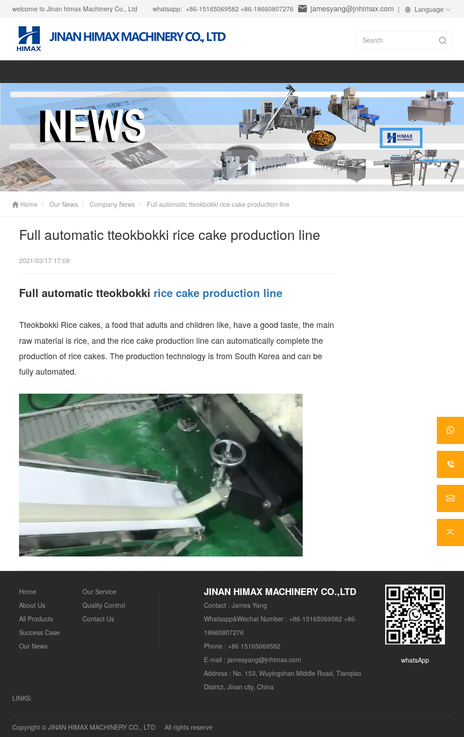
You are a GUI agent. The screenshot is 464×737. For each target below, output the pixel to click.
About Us (32, 605)
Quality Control (103, 605)
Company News (112, 204)
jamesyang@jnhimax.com (352, 8)
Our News (63, 204)
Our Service (99, 591)
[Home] (119, 41)
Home (28, 204)
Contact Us (98, 618)
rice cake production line (218, 292)
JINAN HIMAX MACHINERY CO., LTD (101, 727)
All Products (36, 618)
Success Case (39, 632)
